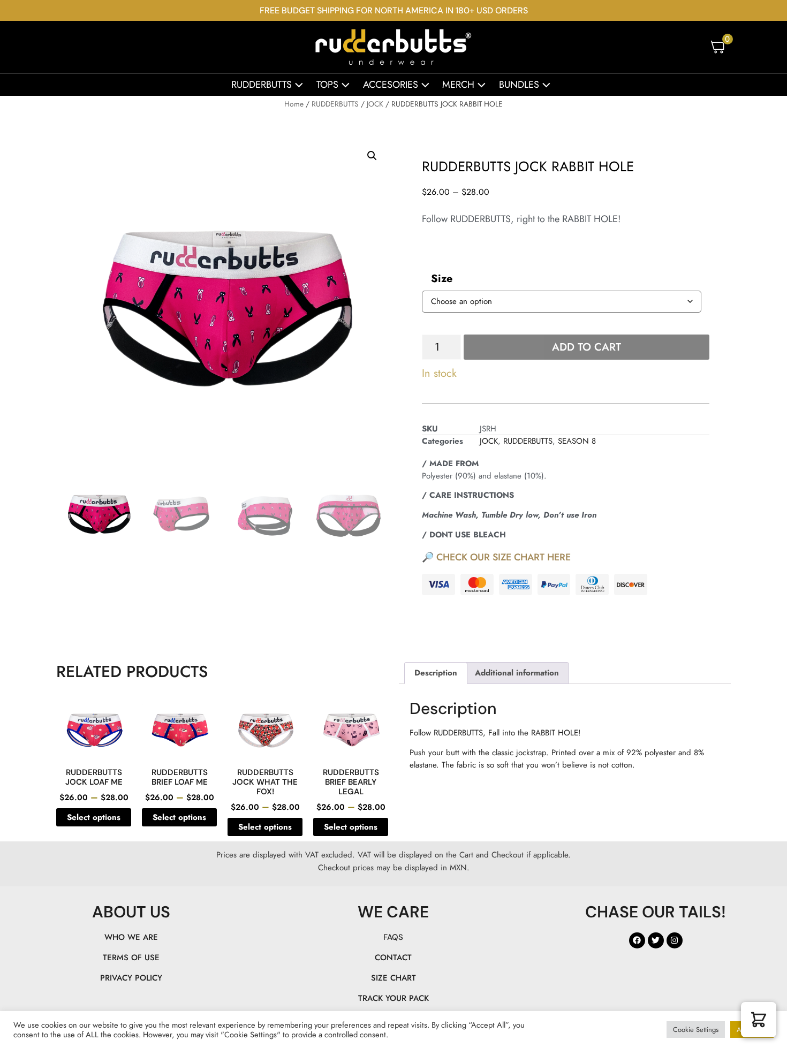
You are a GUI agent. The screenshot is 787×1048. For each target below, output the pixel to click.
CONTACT (393, 957)
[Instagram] (675, 940)
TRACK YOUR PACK (393, 998)
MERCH (458, 85)
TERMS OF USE (131, 957)
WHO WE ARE (131, 937)
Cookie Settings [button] (695, 1029)
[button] (372, 155)
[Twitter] (656, 940)
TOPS (327, 85)
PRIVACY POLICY (131, 978)
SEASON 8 (577, 441)
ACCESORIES (390, 85)
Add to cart (586, 347)
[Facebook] (637, 940)
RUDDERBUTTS (261, 85)
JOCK (375, 103)
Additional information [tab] (517, 673)
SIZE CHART (393, 978)
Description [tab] (435, 673)
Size (441, 278)
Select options (93, 817)
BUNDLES (519, 85)
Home (294, 103)
